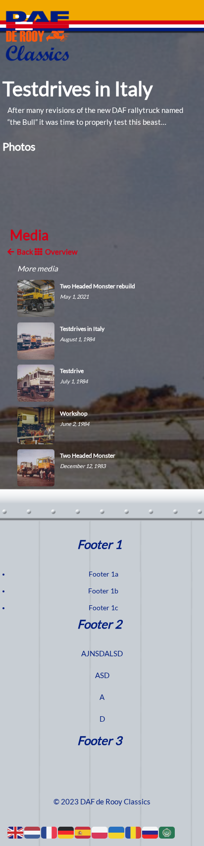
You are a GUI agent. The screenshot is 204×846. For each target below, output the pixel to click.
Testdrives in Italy (77, 89)
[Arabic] (167, 832)
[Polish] (100, 832)
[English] (15, 832)
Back (23, 252)
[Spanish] (83, 832)
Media (29, 235)
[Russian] (150, 832)
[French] (49, 832)
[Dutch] (32, 832)
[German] (66, 832)
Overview (59, 252)
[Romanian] (133, 832)
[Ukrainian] (116, 832)
